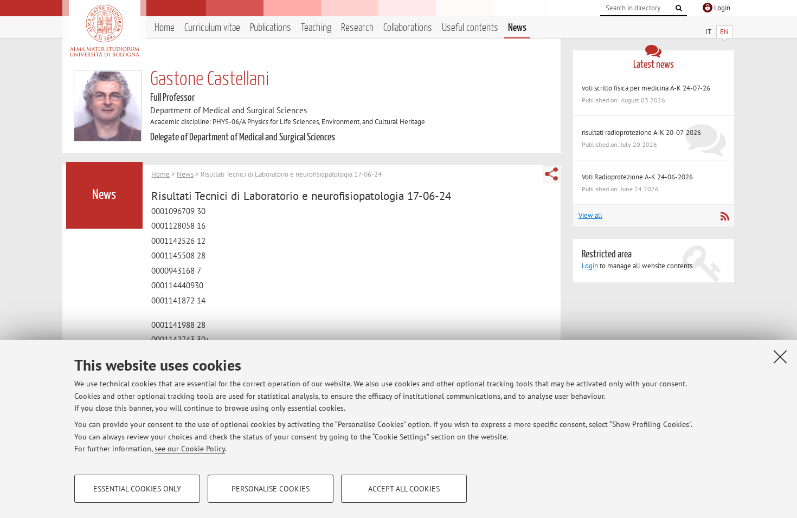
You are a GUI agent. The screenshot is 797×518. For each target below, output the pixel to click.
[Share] (551, 174)
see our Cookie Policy (190, 449)
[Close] (780, 356)
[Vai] (679, 8)
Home (165, 28)
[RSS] (725, 216)
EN (724, 31)
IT (708, 31)
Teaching (316, 28)
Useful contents (470, 28)
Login (590, 265)
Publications (270, 28)
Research (357, 28)
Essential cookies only (137, 489)
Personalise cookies (271, 489)
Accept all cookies (404, 489)
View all (590, 215)
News (517, 28)
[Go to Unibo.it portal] (104, 31)
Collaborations (407, 28)
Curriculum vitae (212, 28)
